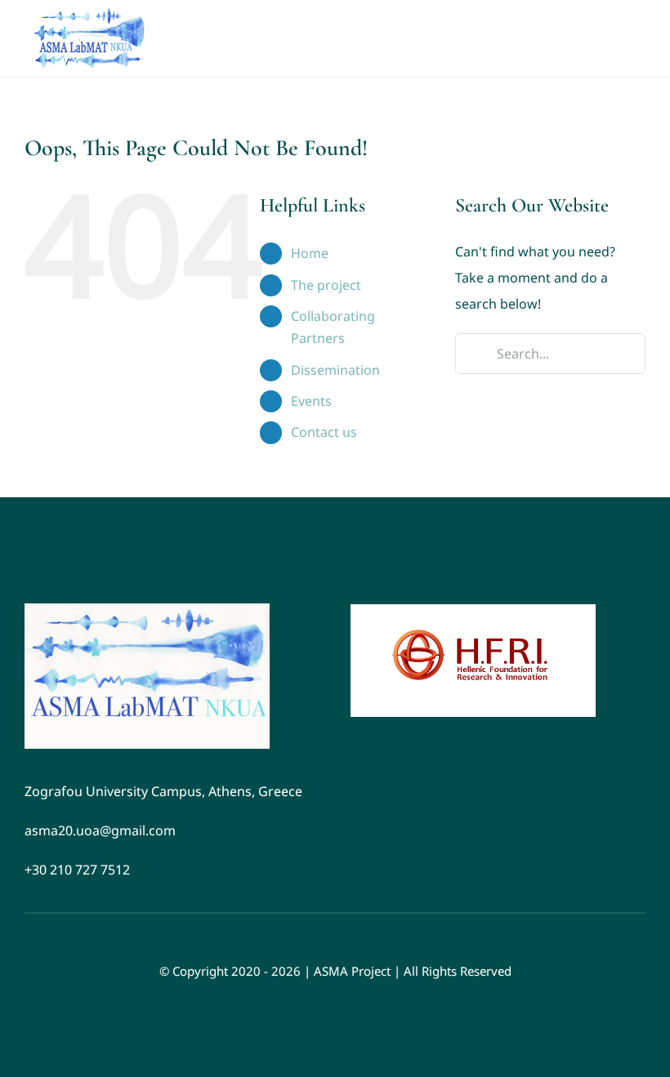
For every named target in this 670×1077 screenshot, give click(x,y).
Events (311, 401)
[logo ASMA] (147, 610)
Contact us (324, 432)
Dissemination (335, 370)
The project (326, 285)
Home (309, 253)
